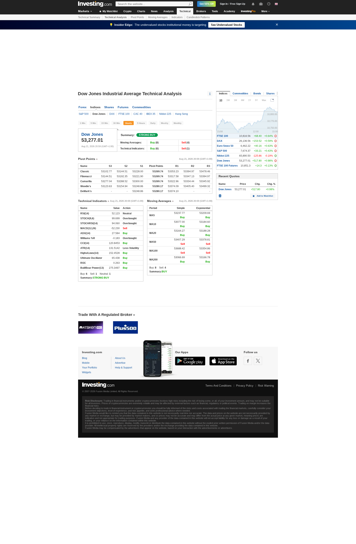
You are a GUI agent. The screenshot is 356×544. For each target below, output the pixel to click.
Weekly (164, 123)
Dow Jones (92, 134)
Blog (84, 358)
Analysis (168, 11)
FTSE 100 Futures (227, 165)
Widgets (86, 372)
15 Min (104, 123)
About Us (120, 358)
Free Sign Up (237, 3)
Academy (229, 11)
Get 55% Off (207, 3)
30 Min (116, 123)
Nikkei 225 (165, 114)
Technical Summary (89, 17)
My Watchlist (110, 11)
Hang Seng (181, 114)
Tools (215, 11)
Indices (223, 93)
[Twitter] (258, 361)
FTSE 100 (124, 114)
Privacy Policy (244, 385)
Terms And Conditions (218, 385)
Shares (109, 107)
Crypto (127, 11)
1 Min (82, 123)
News (154, 11)
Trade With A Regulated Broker (105, 315)
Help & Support (123, 367)
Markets (83, 11)
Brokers (201, 11)
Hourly (128, 123)
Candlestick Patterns (198, 17)
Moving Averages (157, 17)
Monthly (178, 123)
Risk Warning (266, 385)
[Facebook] (248, 361)
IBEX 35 (150, 114)
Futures (123, 107)
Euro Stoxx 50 (225, 145)
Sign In (224, 3)
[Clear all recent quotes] (220, 194)
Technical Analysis (116, 17)
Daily (153, 123)
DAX (112, 114)
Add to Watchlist (265, 196)
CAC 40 (138, 114)
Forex (82, 107)
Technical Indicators (92, 201)
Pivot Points (137, 17)
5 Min (93, 123)
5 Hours (141, 123)
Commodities (141, 107)
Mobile (86, 362)
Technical (185, 11)
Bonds (257, 93)
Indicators (177, 17)
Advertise (120, 362)
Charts (141, 11)
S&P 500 (84, 114)
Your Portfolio (89, 367)
